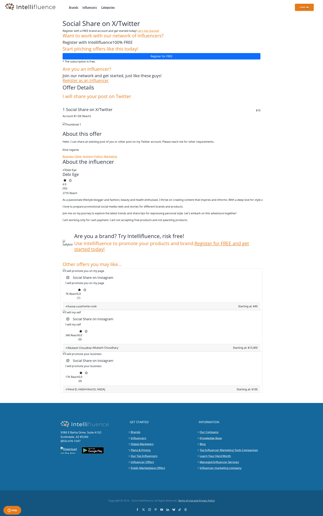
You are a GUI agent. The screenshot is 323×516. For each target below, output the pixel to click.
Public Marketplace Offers (148, 468)
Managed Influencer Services (219, 462)
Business (68, 156)
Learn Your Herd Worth (215, 456)
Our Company (209, 432)
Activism (88, 156)
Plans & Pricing (140, 450)
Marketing (110, 156)
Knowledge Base (211, 438)
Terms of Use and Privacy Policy (196, 500)
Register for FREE (161, 56)
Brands (135, 432)
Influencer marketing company (221, 468)
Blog (203, 444)
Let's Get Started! (148, 31)
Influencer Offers (142, 462)
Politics (98, 156)
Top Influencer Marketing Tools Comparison (229, 450)
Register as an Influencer (86, 80)
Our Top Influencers (144, 456)
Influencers (138, 438)
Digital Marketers (142, 444)
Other (78, 156)
